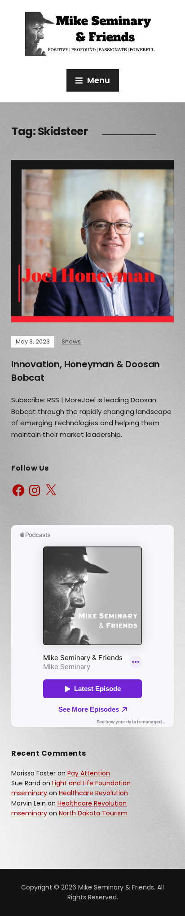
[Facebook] (18, 490)
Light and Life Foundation (91, 783)
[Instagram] (34, 490)
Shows (71, 341)
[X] (51, 490)
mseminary (29, 792)
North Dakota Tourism (93, 813)
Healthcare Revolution (93, 792)
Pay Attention (88, 773)
